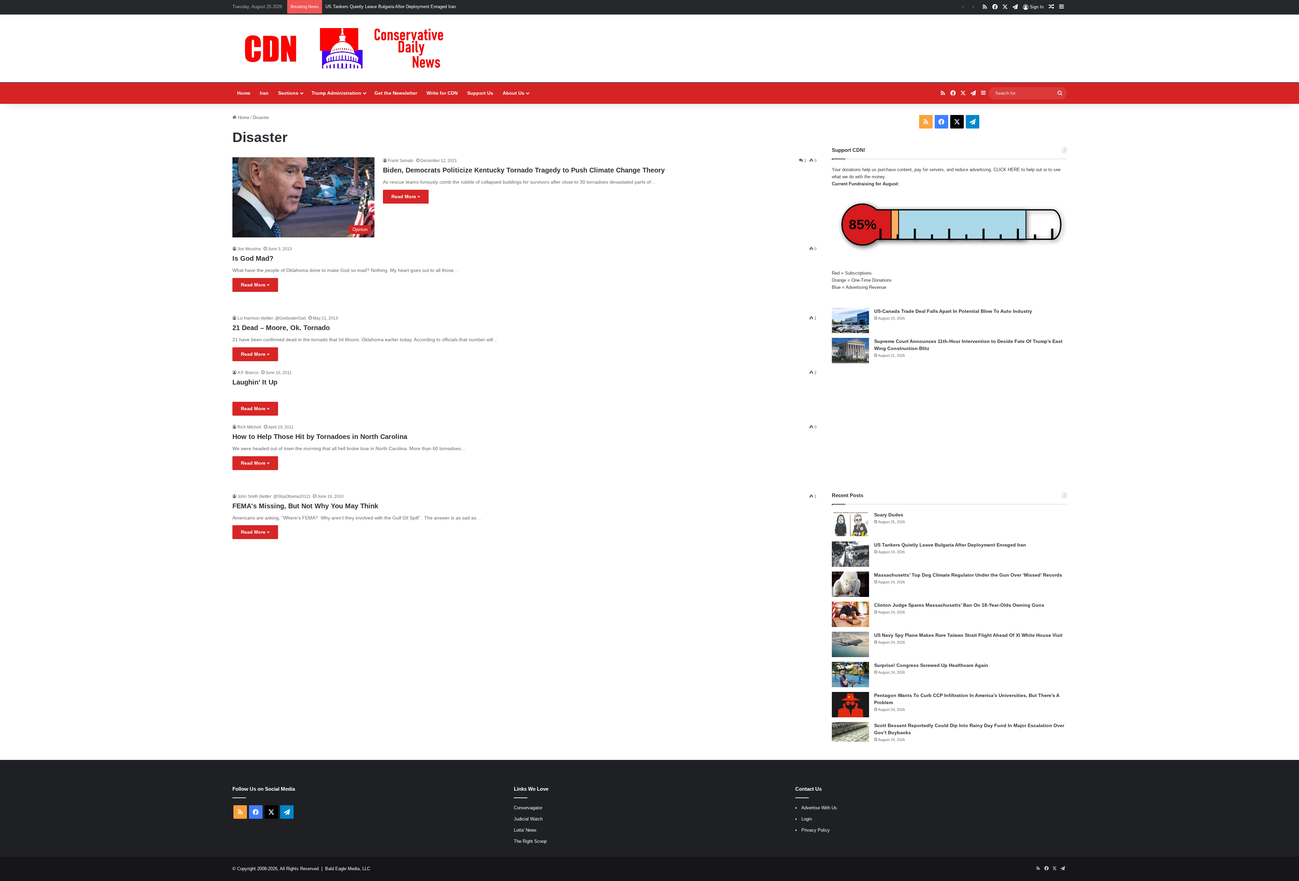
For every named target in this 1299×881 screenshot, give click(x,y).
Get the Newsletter (395, 93)
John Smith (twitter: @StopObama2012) (273, 496)
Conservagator (528, 807)
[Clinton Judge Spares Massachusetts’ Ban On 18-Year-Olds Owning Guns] (850, 614)
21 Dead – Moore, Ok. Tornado (281, 327)
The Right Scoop (530, 841)
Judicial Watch (528, 818)
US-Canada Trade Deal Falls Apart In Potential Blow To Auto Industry (953, 311)
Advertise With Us (819, 807)
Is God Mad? (252, 258)
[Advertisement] (949, 427)
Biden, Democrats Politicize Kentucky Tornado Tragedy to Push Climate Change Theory (524, 170)
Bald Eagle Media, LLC (347, 868)
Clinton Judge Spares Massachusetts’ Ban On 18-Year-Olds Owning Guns (959, 605)
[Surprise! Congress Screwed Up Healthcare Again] (850, 674)
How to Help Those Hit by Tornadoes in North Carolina (319, 436)
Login (806, 818)
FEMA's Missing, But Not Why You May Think (305, 506)
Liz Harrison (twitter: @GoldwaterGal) (271, 318)
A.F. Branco (247, 372)
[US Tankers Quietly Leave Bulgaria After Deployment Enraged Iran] (850, 554)
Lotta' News (525, 830)
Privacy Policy (815, 830)
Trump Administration (336, 93)
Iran (264, 93)
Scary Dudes (888, 514)
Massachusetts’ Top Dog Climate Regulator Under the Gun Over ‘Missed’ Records (968, 575)
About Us (513, 93)
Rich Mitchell (249, 427)
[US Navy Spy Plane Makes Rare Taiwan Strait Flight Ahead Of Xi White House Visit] (850, 644)
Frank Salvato (400, 160)
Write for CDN (442, 93)
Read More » (405, 196)
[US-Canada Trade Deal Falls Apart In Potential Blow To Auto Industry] (850, 320)
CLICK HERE (1007, 169)
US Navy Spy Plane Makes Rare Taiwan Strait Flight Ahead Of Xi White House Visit (968, 635)
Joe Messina (249, 249)
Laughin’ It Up (254, 382)
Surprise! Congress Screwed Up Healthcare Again (931, 665)
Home (243, 93)
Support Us (480, 93)
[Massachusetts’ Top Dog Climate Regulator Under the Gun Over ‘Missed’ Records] (850, 584)
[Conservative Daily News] (347, 48)
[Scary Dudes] (850, 524)
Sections (288, 93)
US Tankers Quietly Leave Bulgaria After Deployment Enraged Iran (390, 6)
